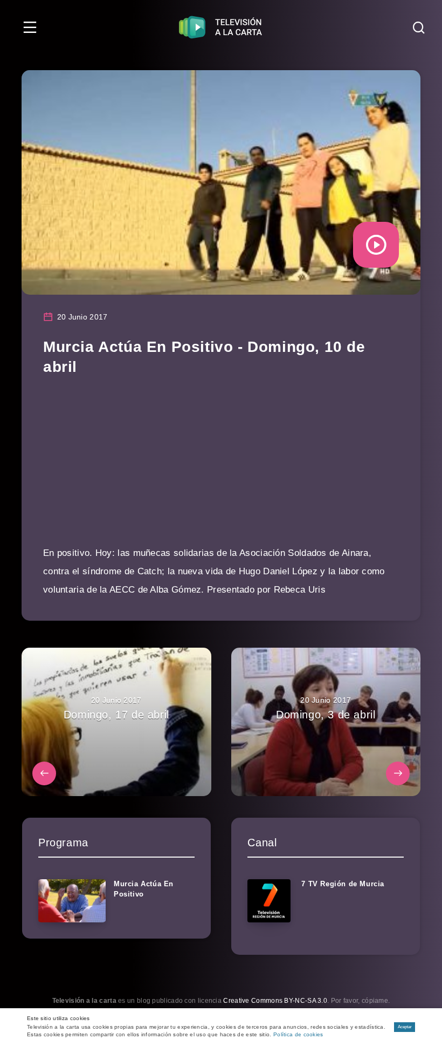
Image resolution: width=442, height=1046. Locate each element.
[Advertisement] (221, 468)
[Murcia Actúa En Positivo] (72, 900)
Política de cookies (298, 1034)
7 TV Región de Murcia (342, 884)
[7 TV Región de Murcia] (269, 900)
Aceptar (405, 1026)
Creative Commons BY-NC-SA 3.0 (275, 1000)
